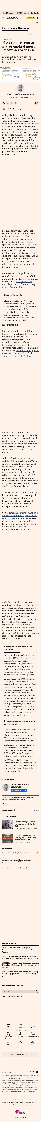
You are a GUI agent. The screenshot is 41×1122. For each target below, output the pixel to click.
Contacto (12, 1100)
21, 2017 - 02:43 (23, 97)
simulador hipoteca (20, 1029)
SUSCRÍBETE (30, 17)
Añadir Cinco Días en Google (14, 109)
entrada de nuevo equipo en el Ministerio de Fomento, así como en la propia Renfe (20, 515)
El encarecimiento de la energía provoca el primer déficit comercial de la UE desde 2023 (20, 957)
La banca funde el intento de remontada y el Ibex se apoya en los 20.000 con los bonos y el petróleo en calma (20, 974)
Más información (7, 863)
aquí (33, 868)
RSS (14, 1105)
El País (36, 22)
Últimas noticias (9, 944)
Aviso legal (18, 1100)
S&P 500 (20, 13)
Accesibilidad (34, 1102)
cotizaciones (8, 1046)
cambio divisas (20, 1036)
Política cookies (26, 1100)
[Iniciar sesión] (37, 18)
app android (32, 1046)
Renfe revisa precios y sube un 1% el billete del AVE (25, 824)
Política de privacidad (23, 1102)
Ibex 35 (5, 13)
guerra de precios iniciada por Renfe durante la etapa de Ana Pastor (19, 284)
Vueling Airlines (18, 853)
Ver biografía (16, 790)
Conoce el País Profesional (20, 1054)
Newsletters (19, 1105)
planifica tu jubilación (8, 1037)
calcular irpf (8, 1029)
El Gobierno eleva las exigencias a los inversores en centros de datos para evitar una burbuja (19, 950)
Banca (4, 34)
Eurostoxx (11, 996)
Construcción (33, 34)
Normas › (36, 810)
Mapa (10, 1105)
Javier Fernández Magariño (20, 94)
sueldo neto (32, 1029)
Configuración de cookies (9, 1102)
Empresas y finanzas (15, 28)
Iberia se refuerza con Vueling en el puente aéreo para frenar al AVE (26, 838)
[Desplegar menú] (3, 17)
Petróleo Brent (35, 13)
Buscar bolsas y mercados (12, 985)
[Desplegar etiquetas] (37, 852)
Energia (25, 34)
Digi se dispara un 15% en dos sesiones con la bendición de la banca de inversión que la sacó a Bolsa (20, 965)
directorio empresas (33, 1036)
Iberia (31, 853)
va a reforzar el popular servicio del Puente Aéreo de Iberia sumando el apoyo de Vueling (20, 353)
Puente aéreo (6, 853)
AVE (26, 853)
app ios (20, 1046)
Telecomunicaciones (14, 34)
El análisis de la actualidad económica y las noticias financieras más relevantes (17, 799)
